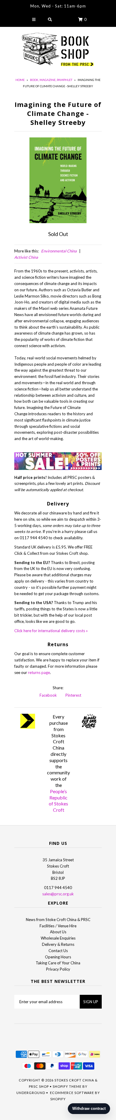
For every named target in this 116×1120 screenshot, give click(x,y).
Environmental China (59, 251)
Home (20, 80)
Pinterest (73, 695)
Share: (58, 687)
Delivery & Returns (58, 944)
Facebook (48, 695)
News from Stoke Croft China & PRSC (58, 919)
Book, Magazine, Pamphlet (51, 80)
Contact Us (58, 950)
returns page (39, 672)
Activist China (26, 257)
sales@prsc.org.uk (58, 893)
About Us (58, 931)
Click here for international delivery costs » (51, 630)
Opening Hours (58, 956)
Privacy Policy (58, 969)
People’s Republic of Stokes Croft (58, 800)
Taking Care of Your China (58, 962)
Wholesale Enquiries (58, 938)
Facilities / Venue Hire (58, 925)
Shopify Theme (67, 1086)
